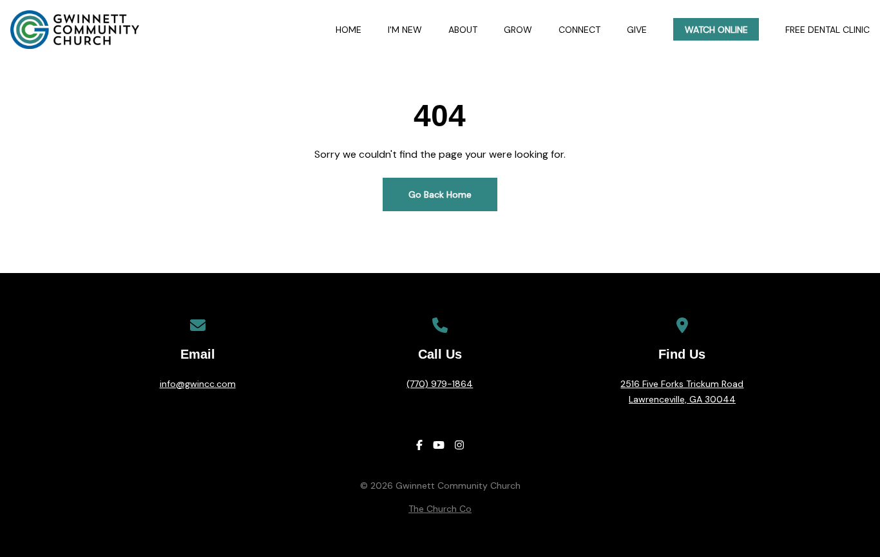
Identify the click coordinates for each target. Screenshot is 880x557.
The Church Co (440, 509)
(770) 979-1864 (440, 384)
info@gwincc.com (198, 384)
